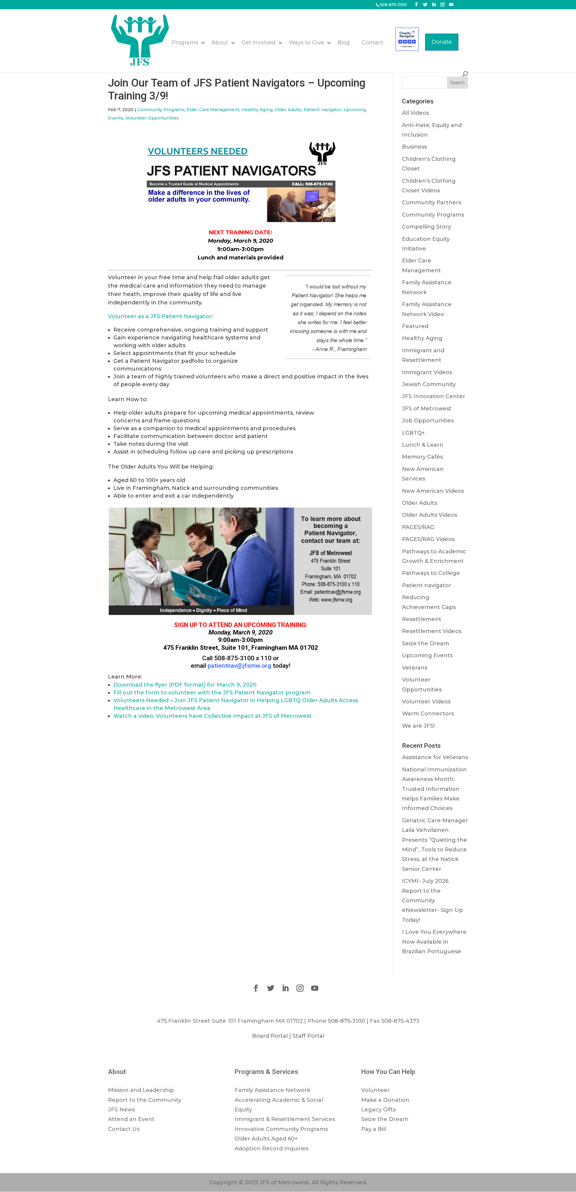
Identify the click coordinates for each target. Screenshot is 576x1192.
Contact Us (124, 1129)
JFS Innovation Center (433, 396)
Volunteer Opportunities (152, 118)
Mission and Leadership (141, 1090)
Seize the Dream (425, 643)
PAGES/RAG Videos (428, 539)
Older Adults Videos (429, 515)
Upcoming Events (427, 655)
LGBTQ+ (413, 433)
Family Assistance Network (272, 1090)
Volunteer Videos (426, 701)
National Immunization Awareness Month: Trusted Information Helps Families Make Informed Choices (434, 789)
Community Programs (160, 109)
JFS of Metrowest (427, 408)
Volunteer (375, 1090)
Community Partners (431, 202)
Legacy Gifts (378, 1109)
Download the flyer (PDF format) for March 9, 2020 (184, 685)
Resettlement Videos (431, 631)
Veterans (414, 667)
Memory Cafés (422, 457)
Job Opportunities (428, 420)
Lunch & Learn (422, 445)
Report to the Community (144, 1100)
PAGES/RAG (418, 527)
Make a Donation (385, 1100)
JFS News (121, 1109)
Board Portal (270, 1036)
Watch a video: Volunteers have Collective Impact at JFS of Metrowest (212, 716)
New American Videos (433, 491)
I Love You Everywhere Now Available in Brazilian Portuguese (434, 942)
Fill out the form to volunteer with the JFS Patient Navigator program (211, 692)
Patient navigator (322, 109)
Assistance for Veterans (435, 757)
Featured (415, 326)
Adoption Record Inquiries (271, 1148)
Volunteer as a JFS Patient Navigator (160, 316)
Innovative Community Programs (281, 1129)
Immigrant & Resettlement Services (285, 1119)
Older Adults (288, 109)
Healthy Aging (257, 109)
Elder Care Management (213, 109)
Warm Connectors (428, 713)
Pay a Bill (373, 1129)
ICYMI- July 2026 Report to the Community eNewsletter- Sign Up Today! (432, 900)
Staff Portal (308, 1036)
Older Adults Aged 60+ (266, 1138)
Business (414, 146)
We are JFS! (418, 726)
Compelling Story (426, 226)
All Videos (415, 113)
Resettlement (421, 619)
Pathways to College (431, 573)
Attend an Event (131, 1119)
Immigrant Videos (427, 372)
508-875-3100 (393, 4)
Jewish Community (429, 384)
